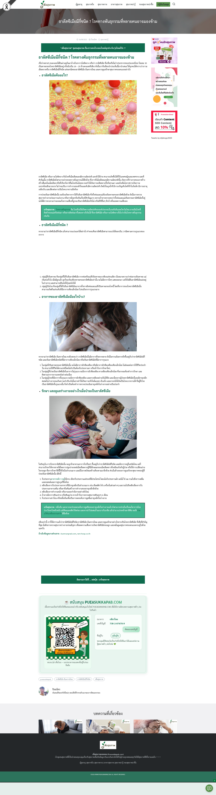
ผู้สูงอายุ (79, 4)
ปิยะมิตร (94, 39)
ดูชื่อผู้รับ (115, 635)
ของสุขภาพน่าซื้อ (146, 4)
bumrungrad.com (68, 533)
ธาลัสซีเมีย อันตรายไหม (64, 679)
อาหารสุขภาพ (116, 4)
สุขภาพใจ (90, 4)
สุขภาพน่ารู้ (131, 4)
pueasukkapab (45, 679)
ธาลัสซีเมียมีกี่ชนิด (84, 679)
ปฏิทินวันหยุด (163, 4)
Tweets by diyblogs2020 (161, 138)
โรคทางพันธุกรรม (63, 209)
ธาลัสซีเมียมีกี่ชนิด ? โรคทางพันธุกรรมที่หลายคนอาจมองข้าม (108, 21)
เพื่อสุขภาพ (99, 679)
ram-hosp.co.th (83, 533)
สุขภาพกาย (102, 4)
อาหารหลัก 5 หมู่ (58, 479)
